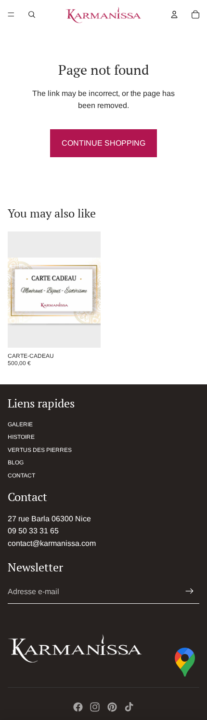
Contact (21, 475)
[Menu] (11, 14)
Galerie (20, 424)
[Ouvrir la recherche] (31, 14)
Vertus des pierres (40, 450)
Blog (16, 462)
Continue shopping (103, 143)
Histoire (21, 437)
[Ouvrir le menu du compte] (174, 14)
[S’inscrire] (189, 591)
